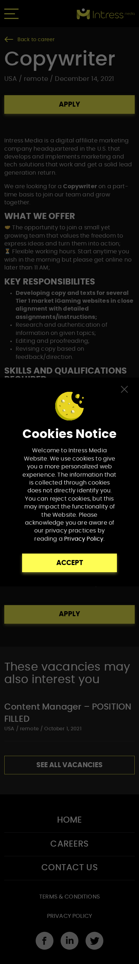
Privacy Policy (83, 539)
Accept (69, 563)
